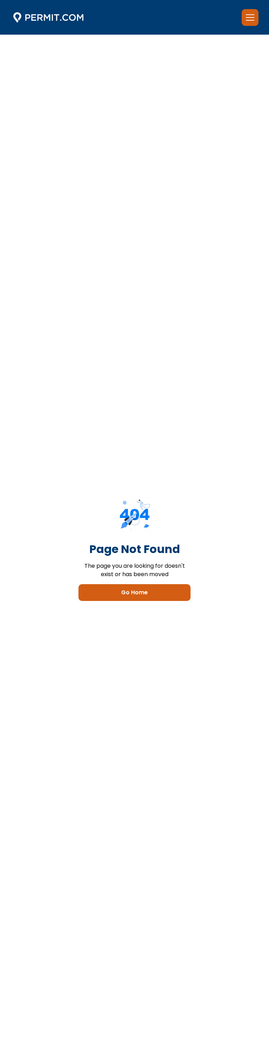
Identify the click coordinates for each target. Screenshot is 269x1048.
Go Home (134, 592)
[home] (48, 17)
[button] (249, 17)
